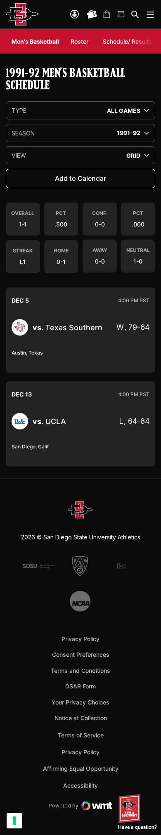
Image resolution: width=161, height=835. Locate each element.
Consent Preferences (80, 654)
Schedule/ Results (127, 41)
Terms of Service (81, 735)
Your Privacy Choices (80, 702)
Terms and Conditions (80, 670)
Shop (106, 14)
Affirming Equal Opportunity (80, 768)
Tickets (92, 14)
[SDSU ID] (74, 14)
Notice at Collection (80, 717)
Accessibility (80, 785)
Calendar (121, 14)
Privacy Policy (80, 638)
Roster (79, 41)
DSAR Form (80, 686)
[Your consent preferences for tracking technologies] (14, 820)
